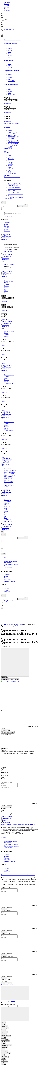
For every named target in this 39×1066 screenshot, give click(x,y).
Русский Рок (12, 173)
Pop (9, 157)
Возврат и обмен (9, 581)
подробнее (7, 103)
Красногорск (4, 1028)
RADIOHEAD (12, 138)
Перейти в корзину (6, 983)
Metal (9, 167)
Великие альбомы (13, 185)
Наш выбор (11, 190)
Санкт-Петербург (6, 1035)
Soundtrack (11, 165)
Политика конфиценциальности (11, 824)
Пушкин (3, 1037)
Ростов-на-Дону (5, 1053)
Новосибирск (5, 1039)
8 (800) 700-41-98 (7, 234)
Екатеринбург (5, 1041)
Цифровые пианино (10, 43)
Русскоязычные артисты (15, 197)
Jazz (9, 170)
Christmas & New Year (14, 184)
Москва (3, 1022)
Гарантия (7, 579)
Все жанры (7, 175)
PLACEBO (11, 133)
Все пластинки (9, 264)
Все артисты (8, 148)
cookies (13, 1001)
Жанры (6, 152)
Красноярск (4, 1056)
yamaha (10, 48)
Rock (9, 155)
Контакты (7, 10)
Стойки (20, 624)
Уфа (2, 1054)
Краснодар (4, 1051)
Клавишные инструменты (12, 40)
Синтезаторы (8, 60)
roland (10, 50)
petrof (9, 79)
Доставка (7, 2)
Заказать (3, 909)
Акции (6, 7)
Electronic (11, 162)
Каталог (3, 557)
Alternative (11, 159)
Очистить (20, 206)
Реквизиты (24, 824)
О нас (6, 9)
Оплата (6, 4)
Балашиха (4, 1026)
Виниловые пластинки (11, 123)
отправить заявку (6, 807)
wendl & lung (12, 81)
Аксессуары (8, 198)
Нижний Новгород (6, 1045)
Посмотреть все (9, 281)
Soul (9, 172)
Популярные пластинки (15, 194)
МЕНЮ (3, 553)
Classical (10, 168)
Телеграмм (5, 237)
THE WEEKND (13, 140)
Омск (2, 1049)
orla (9, 53)
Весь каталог (8, 251)
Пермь (3, 1058)
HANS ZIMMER (13, 143)
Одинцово (4, 1032)
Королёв (3, 1033)
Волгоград (4, 1062)
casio (9, 47)
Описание (4, 677)
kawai (9, 52)
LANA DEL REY (13, 142)
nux (9, 57)
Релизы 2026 (12, 195)
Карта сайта (31, 824)
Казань (3, 1043)
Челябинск (4, 1047)
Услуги (6, 5)
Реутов (3, 1024)
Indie (9, 160)
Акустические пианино (11, 70)
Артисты (7, 127)
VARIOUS (11, 130)
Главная (3, 624)
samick (10, 77)
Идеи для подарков (14, 187)
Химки (3, 1030)
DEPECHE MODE (13, 137)
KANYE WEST (13, 145)
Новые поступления (14, 192)
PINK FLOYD (12, 132)
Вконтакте (5, 239)
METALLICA (12, 135)
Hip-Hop (10, 164)
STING (10, 147)
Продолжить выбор (7, 985)
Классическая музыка (14, 189)
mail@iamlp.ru (6, 236)
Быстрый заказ (5, 730)
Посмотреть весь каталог (12, 177)
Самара (3, 1064)
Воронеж (3, 1060)
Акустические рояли (11, 84)
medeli (10, 55)
